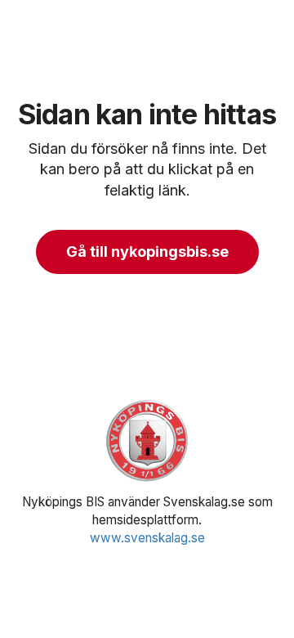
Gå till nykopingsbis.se (147, 251)
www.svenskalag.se (147, 538)
